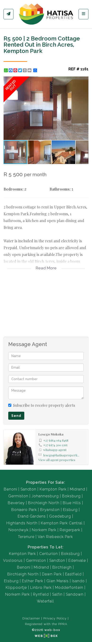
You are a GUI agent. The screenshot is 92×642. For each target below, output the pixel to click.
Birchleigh (62, 567)
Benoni (10, 489)
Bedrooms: (13, 189)
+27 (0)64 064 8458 (55, 440)
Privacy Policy (55, 618)
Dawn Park (52, 574)
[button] (84, 80)
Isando (78, 581)
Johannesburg (45, 496)
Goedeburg (60, 516)
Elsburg (70, 509)
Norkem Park (44, 530)
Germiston (18, 496)
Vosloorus (13, 560)
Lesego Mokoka (50, 434)
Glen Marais (57, 581)
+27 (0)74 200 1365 (55, 445)
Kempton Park (53, 489)
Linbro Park (41, 587)
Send (16, 416)
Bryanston (50, 509)
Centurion (48, 553)
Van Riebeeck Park (55, 536)
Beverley (16, 503)
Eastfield (73, 574)
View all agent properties (56, 460)
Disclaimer (31, 618)
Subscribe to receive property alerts (44, 405)
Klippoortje (16, 587)
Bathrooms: (60, 189)
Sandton (28, 489)
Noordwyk (18, 530)
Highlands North (22, 523)
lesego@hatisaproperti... (61, 455)
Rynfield (41, 594)
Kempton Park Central (62, 523)
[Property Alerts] (8, 14)
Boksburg (71, 496)
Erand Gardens (32, 516)
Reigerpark (70, 530)
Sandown (75, 594)
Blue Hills (72, 503)
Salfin (57, 594)
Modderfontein (69, 587)
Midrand (77, 489)
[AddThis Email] (30, 70)
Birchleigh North (43, 503)
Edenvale (77, 560)
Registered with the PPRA (46, 624)
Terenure (26, 536)
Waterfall (45, 601)
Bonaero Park (24, 509)
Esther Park (32, 581)
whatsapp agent (55, 449)
